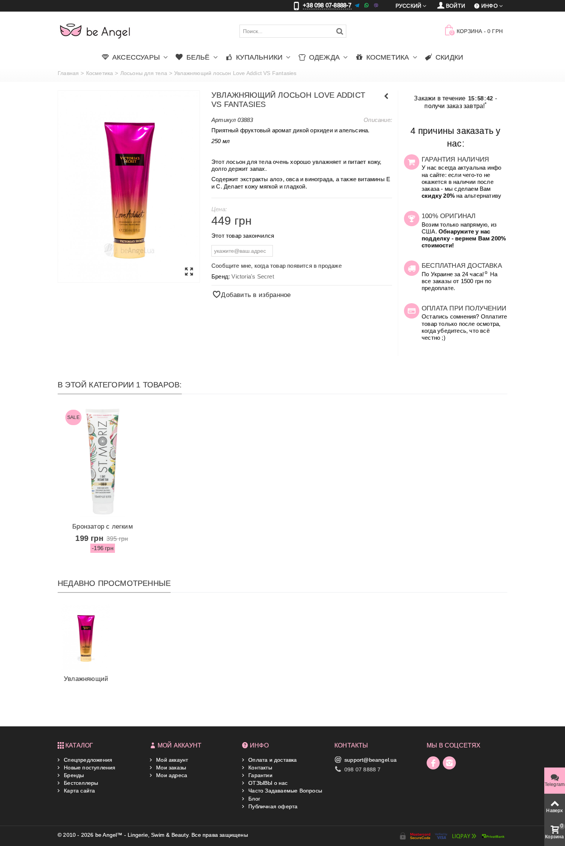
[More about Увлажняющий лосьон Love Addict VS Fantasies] (85, 637)
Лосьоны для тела (143, 73)
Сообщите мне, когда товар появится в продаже (276, 265)
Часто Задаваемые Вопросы (284, 791)
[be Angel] (95, 31)
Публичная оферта (272, 806)
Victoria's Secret (252, 276)
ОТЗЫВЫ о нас (267, 783)
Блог (253, 799)
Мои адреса (171, 775)
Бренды (73, 775)
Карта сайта (78, 791)
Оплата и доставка (272, 760)
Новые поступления (89, 767)
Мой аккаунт (171, 760)
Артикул (223, 120)
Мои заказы (170, 767)
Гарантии (260, 775)
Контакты (259, 767)
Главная (68, 73)
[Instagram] (449, 762)
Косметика (99, 73)
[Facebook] (433, 762)
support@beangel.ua (370, 760)
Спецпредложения (87, 760)
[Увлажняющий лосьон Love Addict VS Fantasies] (128, 186)
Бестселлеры (80, 783)
